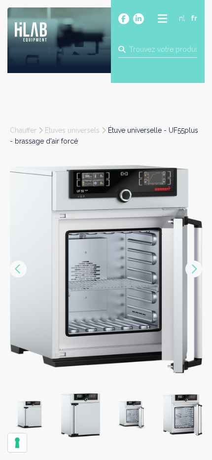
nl (182, 18)
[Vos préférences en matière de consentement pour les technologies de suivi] (17, 442)
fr (194, 18)
